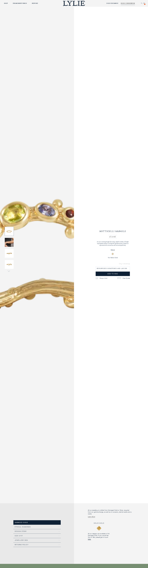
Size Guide (126, 278)
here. (89, 539)
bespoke (35, 3)
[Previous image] (9, 224)
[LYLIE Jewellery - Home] (74, 3)
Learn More (91, 516)
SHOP (6, 3)
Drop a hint (103, 278)
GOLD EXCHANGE (112, 3)
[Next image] (9, 271)
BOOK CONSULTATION (128, 3)
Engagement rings (20, 3)
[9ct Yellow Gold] (112, 254)
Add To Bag (112, 274)
